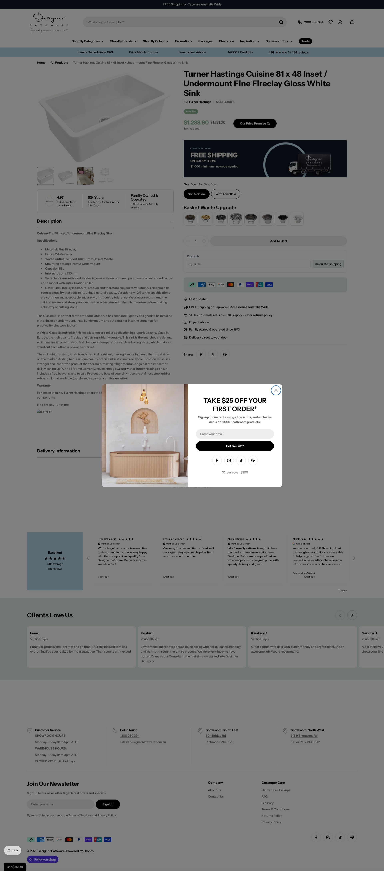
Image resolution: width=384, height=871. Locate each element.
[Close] (276, 390)
